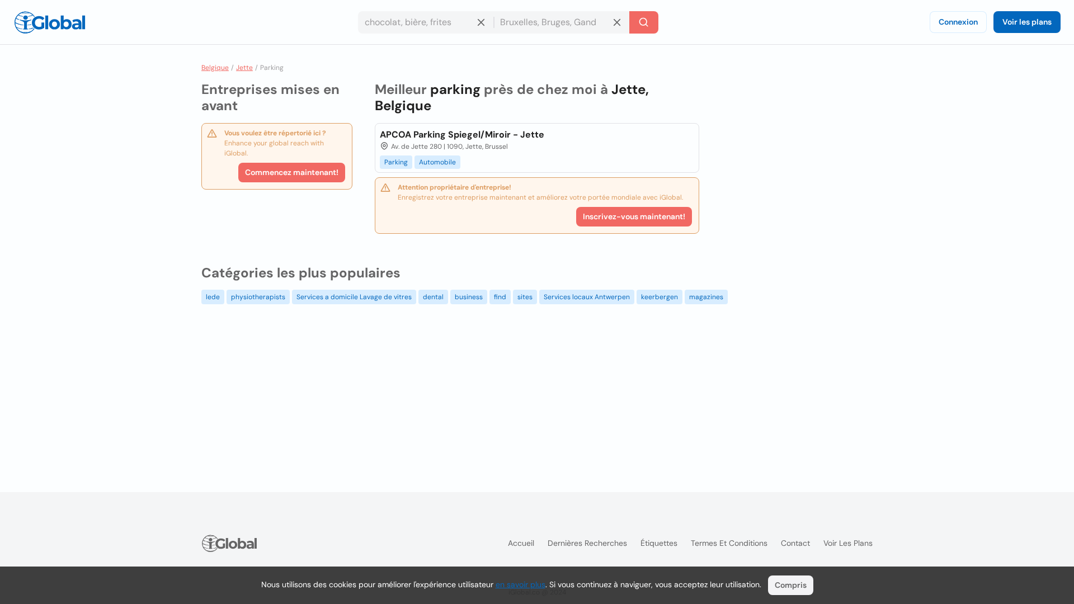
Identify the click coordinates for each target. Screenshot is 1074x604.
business (469, 296)
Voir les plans (1027, 22)
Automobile (437, 162)
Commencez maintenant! (291, 172)
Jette (244, 67)
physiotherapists (258, 296)
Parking (396, 162)
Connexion (958, 22)
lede (213, 296)
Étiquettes (658, 543)
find (500, 296)
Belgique (215, 67)
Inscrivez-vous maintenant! (634, 216)
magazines (706, 296)
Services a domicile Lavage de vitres (354, 296)
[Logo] (49, 22)
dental (433, 296)
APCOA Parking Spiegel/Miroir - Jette (462, 134)
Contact (795, 543)
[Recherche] (643, 22)
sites (525, 296)
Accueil (521, 543)
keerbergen (659, 296)
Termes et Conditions (729, 543)
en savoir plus (520, 584)
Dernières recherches (587, 543)
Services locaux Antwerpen (587, 296)
